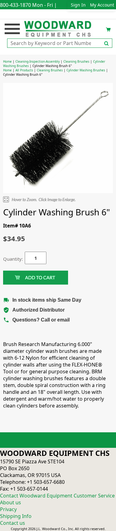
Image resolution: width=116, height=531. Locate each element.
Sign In (78, 5)
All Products (24, 70)
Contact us (12, 523)
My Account (102, 5)
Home (7, 61)
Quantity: (9, 259)
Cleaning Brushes (76, 61)
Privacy (8, 509)
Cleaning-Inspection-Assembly (37, 61)
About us (10, 502)
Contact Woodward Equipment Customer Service (57, 495)
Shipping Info (16, 516)
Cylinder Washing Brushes (86, 70)
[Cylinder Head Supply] (58, 28)
